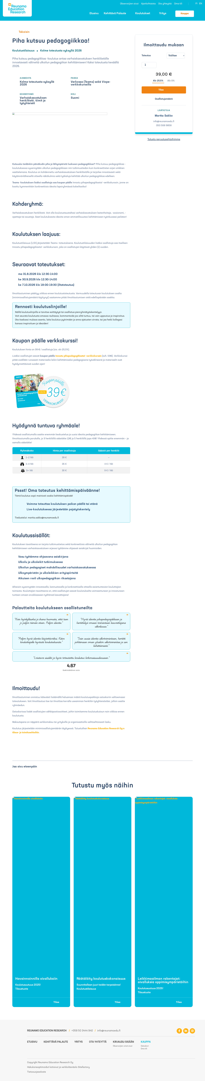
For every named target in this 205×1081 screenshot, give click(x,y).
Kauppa (185, 13)
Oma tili (178, 4)
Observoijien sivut (129, 4)
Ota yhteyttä (165, 4)
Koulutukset (142, 13)
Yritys (162, 13)
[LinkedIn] (186, 1031)
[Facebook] (179, 1031)
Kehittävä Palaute (115, 13)
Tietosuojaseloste (36, 1072)
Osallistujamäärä (164, 99)
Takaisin (24, 32)
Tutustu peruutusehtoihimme (163, 139)
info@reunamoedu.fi (108, 1030)
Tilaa (161, 90)
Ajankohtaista (148, 4)
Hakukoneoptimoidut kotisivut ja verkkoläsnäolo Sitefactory (58, 1067)
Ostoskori (200, 13)
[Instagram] (192, 1031)
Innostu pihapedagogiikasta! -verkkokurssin (79, 356)
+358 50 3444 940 (82, 1030)
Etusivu (94, 13)
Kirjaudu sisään (123, 1042)
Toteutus (146, 55)
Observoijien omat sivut (122, 1046)
